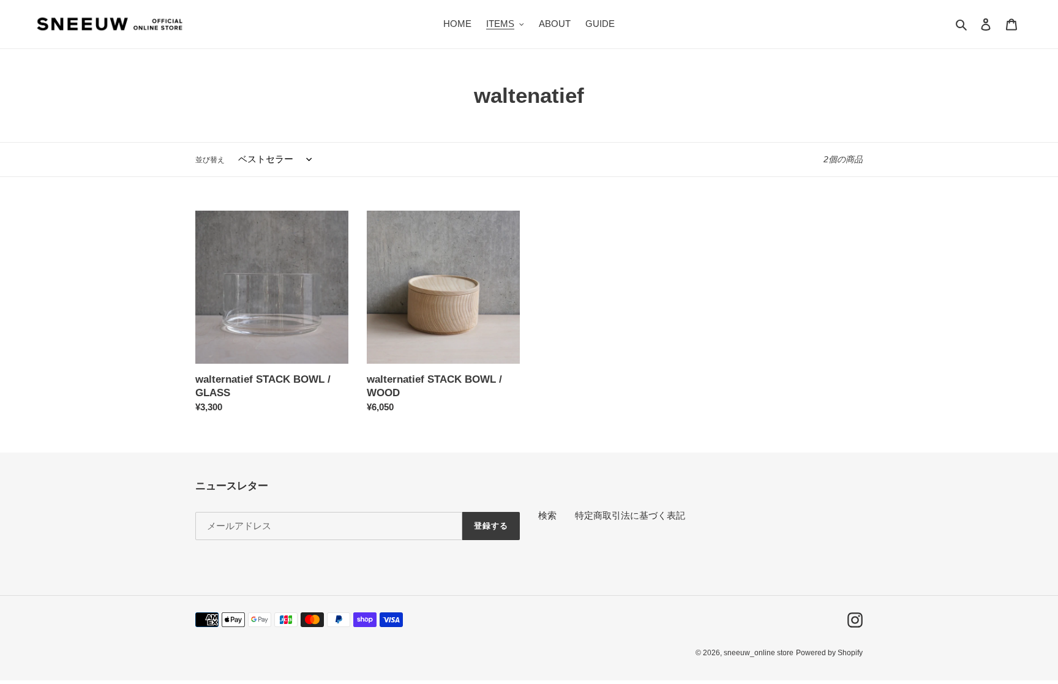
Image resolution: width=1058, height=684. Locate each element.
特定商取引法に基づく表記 (630, 515)
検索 (547, 515)
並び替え (210, 160)
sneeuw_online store (759, 652)
